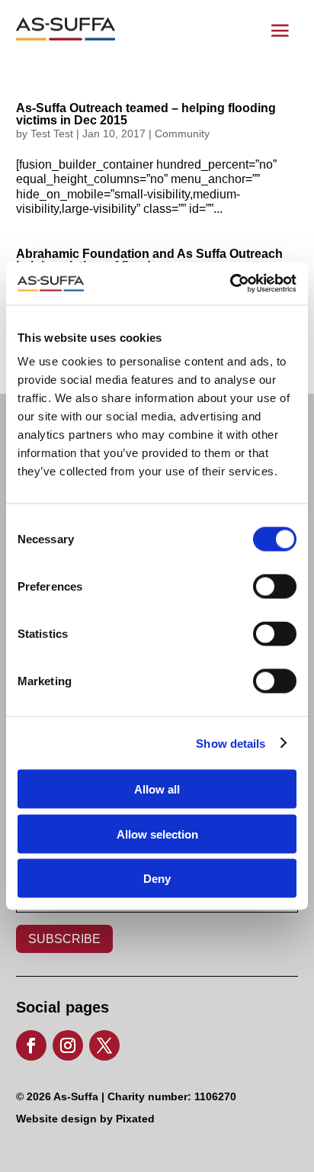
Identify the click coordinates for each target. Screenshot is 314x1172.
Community (182, 133)
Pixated (135, 1118)
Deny (157, 878)
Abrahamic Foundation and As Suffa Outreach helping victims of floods (149, 259)
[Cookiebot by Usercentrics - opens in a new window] (229, 284)
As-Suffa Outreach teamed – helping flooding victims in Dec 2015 (146, 114)
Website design (56, 1118)
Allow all (157, 789)
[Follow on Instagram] (68, 1045)
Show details (230, 742)
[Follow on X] (104, 1045)
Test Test (51, 133)
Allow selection (157, 833)
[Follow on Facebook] (31, 1045)
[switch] (260, 582)
